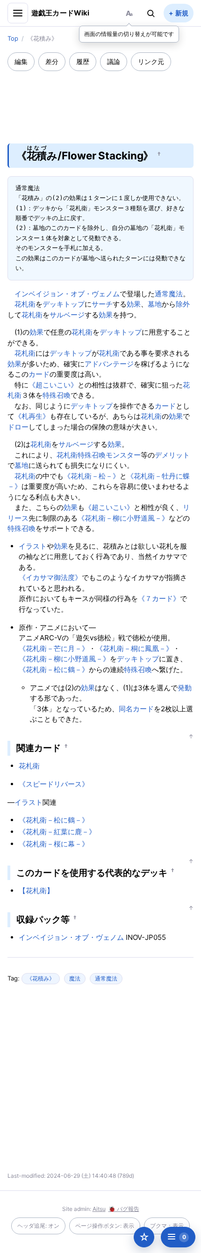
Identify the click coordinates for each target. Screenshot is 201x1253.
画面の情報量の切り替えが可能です (129, 33)
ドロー (18, 426)
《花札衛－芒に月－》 (54, 648)
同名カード (136, 708)
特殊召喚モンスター (109, 455)
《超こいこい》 (53, 384)
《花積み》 (41, 978)
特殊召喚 (57, 395)
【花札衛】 (36, 890)
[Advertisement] (100, 101)
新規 (181, 13)
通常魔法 (169, 293)
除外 (183, 304)
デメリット (172, 455)
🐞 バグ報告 (123, 1208)
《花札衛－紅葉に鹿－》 (57, 831)
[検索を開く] (151, 13)
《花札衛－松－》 (92, 476)
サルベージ (67, 314)
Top (12, 38)
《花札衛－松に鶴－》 (54, 669)
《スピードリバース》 (54, 784)
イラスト (33, 546)
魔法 (74, 978)
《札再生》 (32, 416)
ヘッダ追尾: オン (38, 1225)
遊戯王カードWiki (60, 12)
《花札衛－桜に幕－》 (54, 843)
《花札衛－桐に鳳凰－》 (134, 648)
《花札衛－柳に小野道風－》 (123, 518)
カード (39, 374)
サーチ (102, 304)
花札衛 (25, 304)
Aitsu (99, 1208)
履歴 (82, 61)
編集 (21, 61)
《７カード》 (159, 598)
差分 (51, 61)
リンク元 (151, 61)
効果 (134, 304)
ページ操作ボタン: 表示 (104, 1225)
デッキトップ (64, 304)
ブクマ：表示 (167, 1225)
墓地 (155, 304)
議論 (113, 61)
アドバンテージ (109, 363)
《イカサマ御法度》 (50, 577)
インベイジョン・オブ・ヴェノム (67, 293)
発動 (185, 687)
